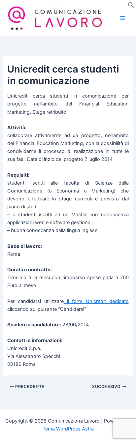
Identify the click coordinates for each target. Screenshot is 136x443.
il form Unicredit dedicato (96, 301)
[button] (131, 7)
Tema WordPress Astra (68, 429)
